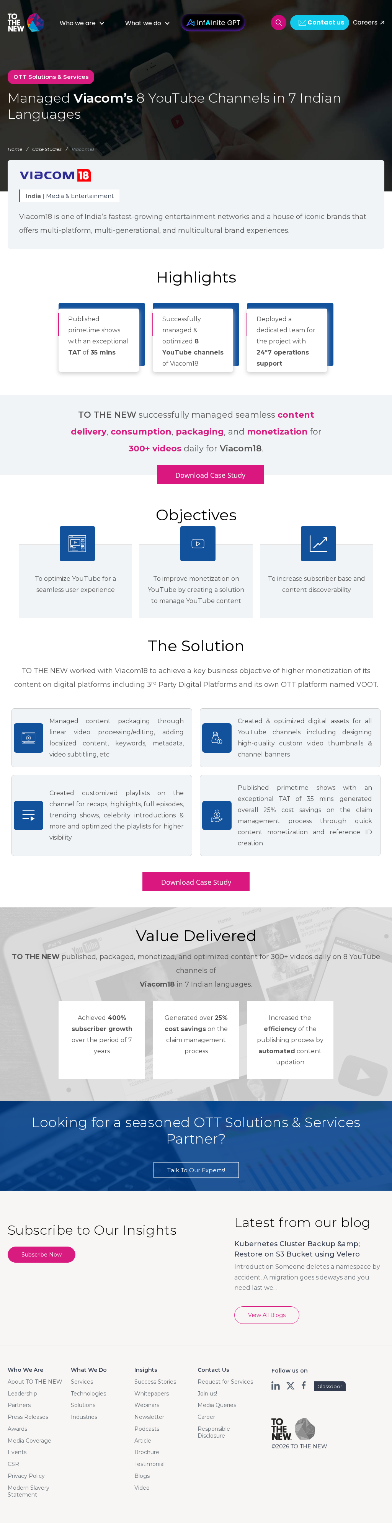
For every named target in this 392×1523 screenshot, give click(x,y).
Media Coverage (29, 1440)
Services (82, 1381)
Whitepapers (151, 1393)
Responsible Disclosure (214, 1432)
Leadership (22, 1393)
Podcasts (146, 1428)
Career (206, 1417)
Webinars (146, 1405)
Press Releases (28, 1417)
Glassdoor (329, 1386)
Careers (365, 22)
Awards (17, 1428)
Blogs (142, 1475)
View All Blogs (267, 1315)
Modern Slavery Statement (28, 1491)
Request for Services (225, 1381)
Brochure (146, 1452)
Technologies (88, 1393)
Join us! (207, 1393)
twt (290, 1385)
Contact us (325, 22)
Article (142, 1440)
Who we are (78, 23)
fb (304, 1385)
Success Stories (155, 1381)
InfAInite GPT (213, 22)
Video (142, 1487)
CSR (13, 1464)
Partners (19, 1405)
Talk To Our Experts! (196, 1169)
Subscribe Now (41, 1254)
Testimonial (149, 1464)
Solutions (83, 1405)
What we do (143, 23)
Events (17, 1452)
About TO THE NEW (35, 1381)
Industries (84, 1417)
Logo (29, 22)
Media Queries (217, 1405)
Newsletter (149, 1417)
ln (276, 1385)
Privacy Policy (26, 1475)
